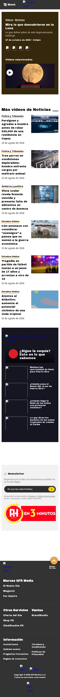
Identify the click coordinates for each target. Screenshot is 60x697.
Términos (32, 496)
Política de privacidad (46, 496)
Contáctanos (10, 644)
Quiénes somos (11, 649)
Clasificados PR (13, 625)
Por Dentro (10, 596)
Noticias (20, 20)
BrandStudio (40, 615)
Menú (11, 4)
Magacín (9, 591)
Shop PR (8, 620)
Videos (9, 20)
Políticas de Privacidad (38, 653)
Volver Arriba (52, 567)
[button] (14, 48)
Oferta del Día (12, 615)
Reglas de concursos (15, 659)
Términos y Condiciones (39, 645)
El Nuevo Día (11, 586)
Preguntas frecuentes (15, 654)
